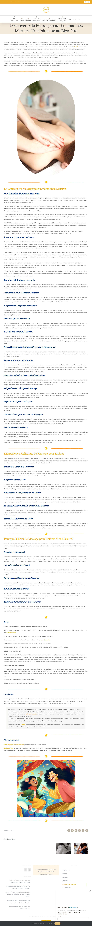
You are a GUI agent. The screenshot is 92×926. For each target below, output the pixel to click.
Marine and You (8, 748)
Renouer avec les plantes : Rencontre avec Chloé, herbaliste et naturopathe (18, 887)
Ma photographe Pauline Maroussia (14, 744)
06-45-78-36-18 (49, 872)
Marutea (76, 46)
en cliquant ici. (46, 640)
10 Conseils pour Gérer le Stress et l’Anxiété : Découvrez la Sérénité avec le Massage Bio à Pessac (18, 894)
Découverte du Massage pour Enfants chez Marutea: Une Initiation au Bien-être (18, 902)
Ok (57, 923)
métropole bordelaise (31, 714)
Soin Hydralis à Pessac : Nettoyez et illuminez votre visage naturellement (20, 881)
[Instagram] (29, 869)
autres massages (11, 632)
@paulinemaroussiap (35, 916)
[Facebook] (25, 869)
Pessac (23, 724)
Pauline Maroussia (47, 916)
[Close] (90, 891)
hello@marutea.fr (22, 1)
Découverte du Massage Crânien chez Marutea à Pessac (19, 908)
